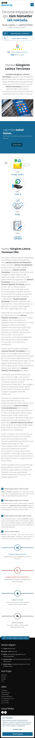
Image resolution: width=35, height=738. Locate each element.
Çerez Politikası (6, 725)
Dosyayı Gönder (17, 174)
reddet (4, 724)
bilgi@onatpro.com (12, 651)
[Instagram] (5, 712)
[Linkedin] (2, 712)
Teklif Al (17, 194)
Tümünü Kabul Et (17, 734)
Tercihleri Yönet (17, 729)
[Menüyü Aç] (32, 4)
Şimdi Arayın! (17, 145)
